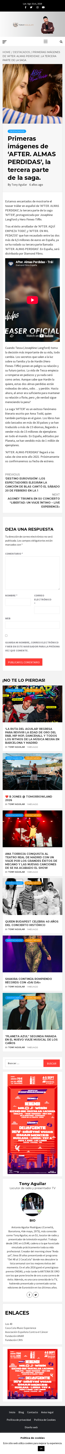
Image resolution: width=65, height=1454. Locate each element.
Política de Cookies (45, 1419)
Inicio (12, 1412)
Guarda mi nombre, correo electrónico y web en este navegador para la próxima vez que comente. (32, 646)
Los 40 (8, 1324)
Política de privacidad (19, 1419)
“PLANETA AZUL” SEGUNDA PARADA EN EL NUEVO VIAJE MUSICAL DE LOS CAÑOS (31, 1040)
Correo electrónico (42, 599)
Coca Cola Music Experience (20, 1328)
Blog (21, 1412)
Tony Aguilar (20, 184)
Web (7, 618)
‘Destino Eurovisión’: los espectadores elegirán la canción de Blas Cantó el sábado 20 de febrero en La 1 (32, 482)
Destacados (17, 131)
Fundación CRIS (14, 1340)
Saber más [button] (28, 1448)
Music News (33, 690)
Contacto (32, 1412)
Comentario (14, 553)
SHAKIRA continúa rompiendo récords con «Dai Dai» (28, 980)
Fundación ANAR (14, 1336)
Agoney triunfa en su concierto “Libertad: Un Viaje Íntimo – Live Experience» (34, 500)
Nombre (11, 595)
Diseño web (31, 1427)
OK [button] (41, 1448)
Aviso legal (47, 1412)
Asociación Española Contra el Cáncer (26, 1332)
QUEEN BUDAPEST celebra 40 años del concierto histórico (31, 923)
